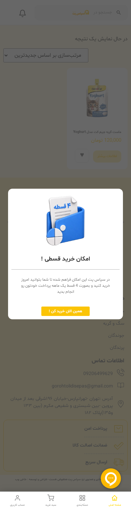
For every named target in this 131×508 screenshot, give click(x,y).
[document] (65, 254)
